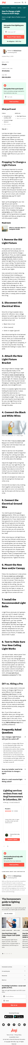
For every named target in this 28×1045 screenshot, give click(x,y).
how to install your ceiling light (13, 576)
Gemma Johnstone (7, 930)
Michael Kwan (17, 50)
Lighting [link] (19, 7)
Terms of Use (10, 1035)
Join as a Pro (17, 2)
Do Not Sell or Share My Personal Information (14, 1039)
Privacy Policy (18, 1035)
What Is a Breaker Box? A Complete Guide (17, 228)
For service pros (6, 971)
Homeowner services (7, 967)
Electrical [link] (13, 7)
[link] (12, 824)
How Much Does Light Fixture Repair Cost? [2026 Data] (11, 935)
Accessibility (13, 1037)
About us (4, 980)
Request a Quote (12, 839)
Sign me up (14, 1005)
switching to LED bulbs (9, 622)
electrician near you (8, 196)
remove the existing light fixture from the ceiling (14, 257)
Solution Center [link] (5, 7)
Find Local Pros (14, 101)
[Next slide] (8, 846)
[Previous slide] (4, 846)
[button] (4, 846)
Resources (4, 975)
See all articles (8, 913)
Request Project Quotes (14, 37)
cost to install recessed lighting (14, 375)
